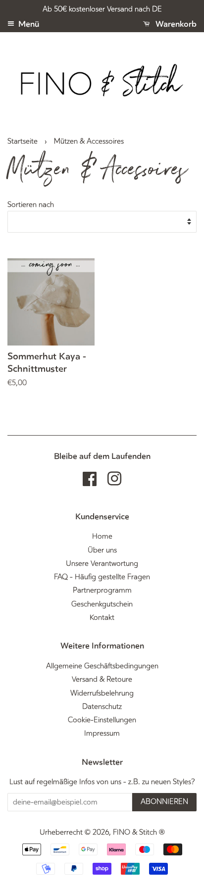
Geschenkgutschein (102, 604)
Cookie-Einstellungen (102, 720)
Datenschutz (102, 706)
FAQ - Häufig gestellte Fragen (102, 577)
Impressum (102, 733)
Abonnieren (164, 801)
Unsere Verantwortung (102, 563)
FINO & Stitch (135, 832)
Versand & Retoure (102, 679)
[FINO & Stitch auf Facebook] (89, 482)
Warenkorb (175, 24)
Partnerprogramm (102, 590)
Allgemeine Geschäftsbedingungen (102, 666)
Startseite (22, 141)
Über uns (102, 550)
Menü (27, 24)
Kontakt (102, 617)
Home (102, 536)
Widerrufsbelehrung (102, 693)
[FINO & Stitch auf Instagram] (114, 482)
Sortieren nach (30, 204)
